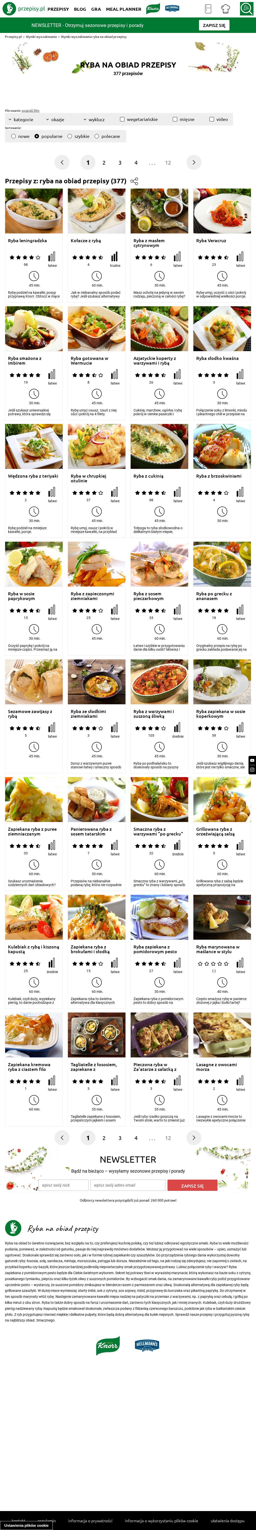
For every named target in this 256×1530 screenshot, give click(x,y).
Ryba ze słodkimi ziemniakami (88, 713)
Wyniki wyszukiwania (41, 36)
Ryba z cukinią (149, 476)
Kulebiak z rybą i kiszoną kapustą (33, 949)
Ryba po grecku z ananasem (214, 596)
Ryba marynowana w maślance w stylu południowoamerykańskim (222, 949)
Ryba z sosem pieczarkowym (149, 596)
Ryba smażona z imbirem (25, 360)
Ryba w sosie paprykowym (21, 596)
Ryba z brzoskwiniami (219, 476)
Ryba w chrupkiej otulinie (88, 478)
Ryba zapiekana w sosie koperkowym (220, 713)
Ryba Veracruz (211, 240)
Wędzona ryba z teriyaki (33, 476)
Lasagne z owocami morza (216, 1067)
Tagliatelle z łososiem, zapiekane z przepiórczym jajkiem (94, 1067)
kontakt (18, 1521)
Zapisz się (192, 1186)
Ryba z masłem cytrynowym (149, 243)
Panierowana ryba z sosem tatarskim (91, 831)
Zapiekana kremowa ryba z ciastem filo (29, 1067)
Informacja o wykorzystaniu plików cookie (161, 1521)
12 (168, 162)
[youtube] (252, 760)
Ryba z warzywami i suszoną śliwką (154, 713)
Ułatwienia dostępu (227, 1521)
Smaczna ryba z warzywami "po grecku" (158, 831)
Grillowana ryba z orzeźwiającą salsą (215, 831)
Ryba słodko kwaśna (217, 358)
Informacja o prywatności (90, 1521)
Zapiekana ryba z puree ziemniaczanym (32, 831)
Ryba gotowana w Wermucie (89, 360)
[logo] (23, 8)
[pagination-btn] (194, 162)
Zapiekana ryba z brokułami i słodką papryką (90, 949)
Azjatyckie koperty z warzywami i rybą (155, 360)
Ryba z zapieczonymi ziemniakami (92, 596)
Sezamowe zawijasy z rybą (30, 713)
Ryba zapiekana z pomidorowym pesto (155, 949)
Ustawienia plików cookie (26, 1525)
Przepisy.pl (13, 36)
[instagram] (252, 769)
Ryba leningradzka (27, 240)
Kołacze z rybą (86, 240)
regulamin (47, 1521)
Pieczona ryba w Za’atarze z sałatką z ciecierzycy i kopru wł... (158, 1067)
